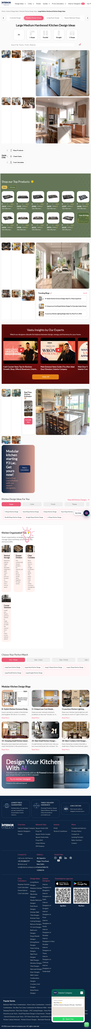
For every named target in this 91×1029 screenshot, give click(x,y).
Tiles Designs (34, 966)
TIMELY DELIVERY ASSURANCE (47, 804)
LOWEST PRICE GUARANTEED (16, 804)
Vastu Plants (48, 1010)
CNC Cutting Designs (36, 1010)
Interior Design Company (26, 828)
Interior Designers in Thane (47, 950)
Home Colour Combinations (36, 1004)
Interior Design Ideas (12, 11)
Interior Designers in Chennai (47, 959)
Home (3, 11)
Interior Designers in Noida (47, 923)
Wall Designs (34, 960)
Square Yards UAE (42, 828)
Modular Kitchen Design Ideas (28, 11)
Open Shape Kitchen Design (69, 511)
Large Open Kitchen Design (12, 667)
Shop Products (18, 150)
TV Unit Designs (35, 927)
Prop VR (39, 831)
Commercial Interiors (78, 828)
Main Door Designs (22, 1010)
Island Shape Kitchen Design (31, 511)
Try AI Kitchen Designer (20, 779)
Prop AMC (39, 840)
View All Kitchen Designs (77, 500)
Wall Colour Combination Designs (34, 978)
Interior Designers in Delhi (47, 896)
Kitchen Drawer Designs (29, 1019)
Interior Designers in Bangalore (47, 887)
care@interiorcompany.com (27, 867)
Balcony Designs (36, 924)
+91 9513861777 (24, 861)
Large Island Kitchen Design (33, 667)
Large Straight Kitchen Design (34, 673)
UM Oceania (40, 846)
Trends (20, 834)
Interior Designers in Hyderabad (47, 968)
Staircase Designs (36, 969)
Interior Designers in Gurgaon (47, 905)
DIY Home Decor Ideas (32, 1016)
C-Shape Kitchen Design (11, 511)
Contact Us (75, 834)
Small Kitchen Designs (47, 1016)
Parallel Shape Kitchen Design (13, 517)
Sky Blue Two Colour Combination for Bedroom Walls (30, 1007)
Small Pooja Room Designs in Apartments (32, 1013)
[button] (81, 513)
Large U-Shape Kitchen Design (53, 667)
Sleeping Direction (9, 1010)
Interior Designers (24, 831)
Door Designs (35, 972)
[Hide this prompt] (74, 511)
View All (45, 377)
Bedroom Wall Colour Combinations (14, 1004)
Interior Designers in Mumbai (47, 932)
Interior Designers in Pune (47, 914)
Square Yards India (42, 837)
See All (85, 293)
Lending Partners (77, 837)
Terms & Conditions (60, 831)
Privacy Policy (76, 831)
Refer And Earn (76, 840)
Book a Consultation (25, 469)
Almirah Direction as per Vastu (14, 1016)
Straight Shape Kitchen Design (34, 517)
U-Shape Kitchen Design (54, 517)
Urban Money (40, 843)
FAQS (55, 828)
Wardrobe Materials (44, 1019)
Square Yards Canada (43, 834)
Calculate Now (28, 421)
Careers (74, 843)
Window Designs (36, 963)
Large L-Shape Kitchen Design (74, 667)
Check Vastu (17, 156)
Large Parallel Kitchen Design (13, 673)
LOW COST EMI (75, 806)
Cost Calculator (18, 162)
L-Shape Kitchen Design (50, 511)
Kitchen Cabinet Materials (11, 1019)
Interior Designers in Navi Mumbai (49, 941)
